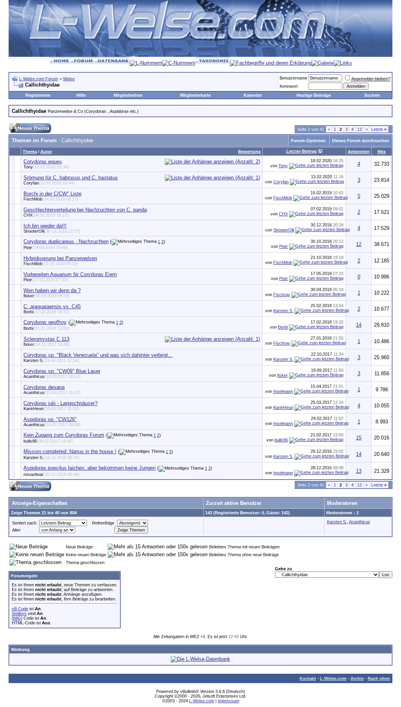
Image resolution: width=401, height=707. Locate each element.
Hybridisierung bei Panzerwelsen (60, 258)
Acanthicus (52, 376)
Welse (69, 78)
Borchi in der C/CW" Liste (52, 194)
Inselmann (283, 391)
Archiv (357, 678)
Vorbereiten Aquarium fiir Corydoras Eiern (70, 274)
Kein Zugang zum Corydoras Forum (63, 435)
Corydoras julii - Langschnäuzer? (60, 403)
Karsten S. (283, 310)
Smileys (19, 613)
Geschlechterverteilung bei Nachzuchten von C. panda (85, 210)
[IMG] (17, 618)
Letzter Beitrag (301, 151)
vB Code (20, 608)
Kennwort (289, 86)
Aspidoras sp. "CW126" (50, 419)
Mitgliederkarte (195, 95)
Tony (46, 167)
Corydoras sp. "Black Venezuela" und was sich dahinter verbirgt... (98, 355)
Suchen (372, 95)
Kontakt (308, 678)
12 (359, 129)
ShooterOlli (51, 231)
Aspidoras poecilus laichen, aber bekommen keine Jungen (89, 468)
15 (358, 438)
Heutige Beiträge (313, 95)
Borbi (46, 311)
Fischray (281, 294)
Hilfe (81, 95)
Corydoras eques (42, 162)
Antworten (359, 151)
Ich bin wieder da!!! (45, 226)
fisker (46, 295)
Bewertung (249, 151)
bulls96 (48, 441)
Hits (382, 151)
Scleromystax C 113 (46, 339)
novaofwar (51, 474)
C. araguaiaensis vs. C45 (52, 306)
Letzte (379, 129)
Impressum (228, 700)
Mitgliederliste (128, 95)
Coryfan (49, 183)
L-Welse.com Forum (38, 78)
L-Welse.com (333, 678)
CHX (46, 215)
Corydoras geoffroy (45, 322)
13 (358, 471)
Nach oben (379, 678)
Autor (46, 151)
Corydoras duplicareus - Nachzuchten (65, 241)
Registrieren (38, 95)
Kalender (253, 95)
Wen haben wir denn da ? (52, 290)
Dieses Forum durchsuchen (360, 140)
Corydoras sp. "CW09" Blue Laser (61, 371)
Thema (30, 151)
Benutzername (293, 78)
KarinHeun (51, 408)
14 (358, 325)
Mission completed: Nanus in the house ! (69, 451)
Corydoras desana (44, 387)
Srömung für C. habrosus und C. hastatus (70, 178)
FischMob (50, 199)
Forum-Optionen (308, 140)
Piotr (45, 247)
